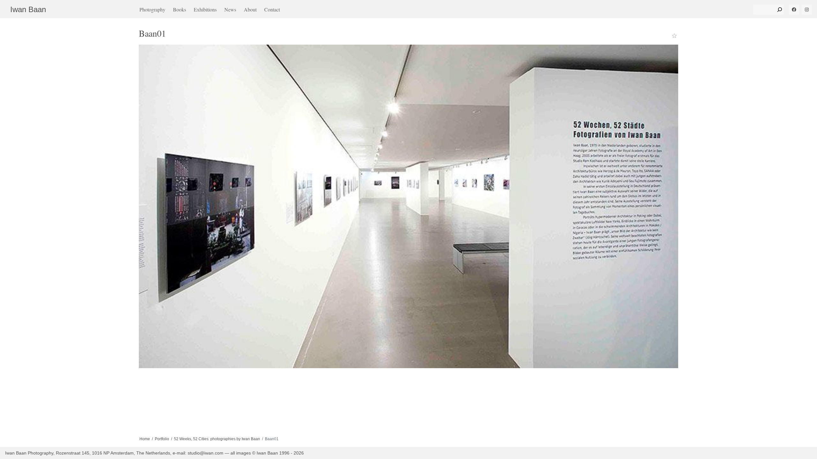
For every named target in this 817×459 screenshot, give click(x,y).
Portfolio (162, 439)
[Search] (780, 9)
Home (144, 439)
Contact (272, 9)
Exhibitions (205, 9)
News (230, 9)
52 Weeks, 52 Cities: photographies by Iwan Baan (217, 439)
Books (179, 9)
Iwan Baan (28, 9)
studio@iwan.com (205, 452)
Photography (152, 9)
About (250, 9)
